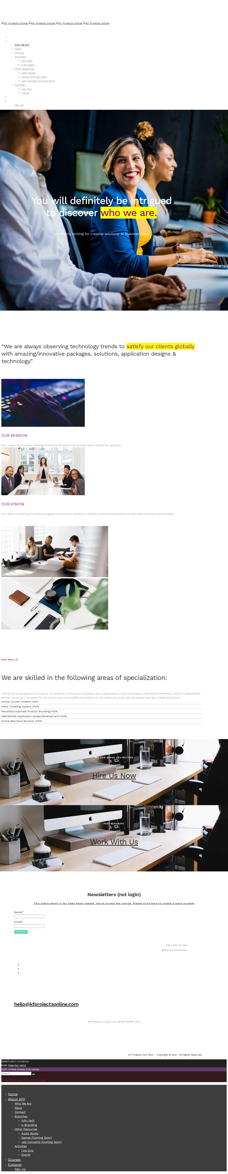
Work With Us (114, 841)
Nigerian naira (17, 1065)
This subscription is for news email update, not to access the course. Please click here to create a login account (114, 903)
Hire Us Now (114, 775)
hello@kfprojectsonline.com (46, 1004)
